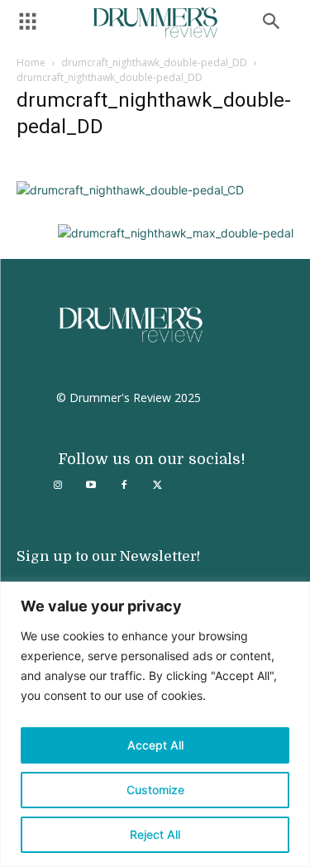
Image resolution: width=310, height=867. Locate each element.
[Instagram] (57, 485)
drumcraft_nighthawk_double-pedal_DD (154, 62)
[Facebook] (124, 485)
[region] (155, 724)
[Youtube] (91, 485)
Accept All (155, 745)
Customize (155, 790)
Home (31, 62)
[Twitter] (157, 485)
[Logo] (155, 22)
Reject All (155, 834)
